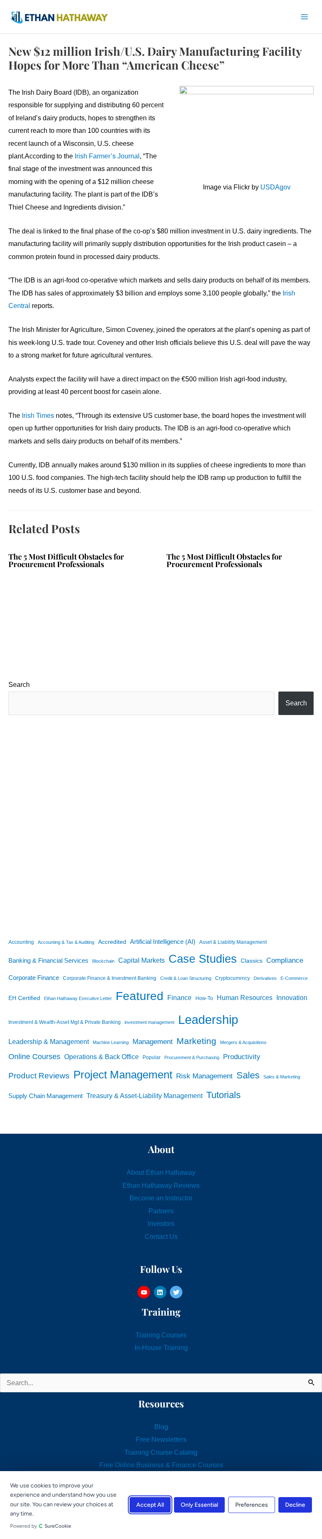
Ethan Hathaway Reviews (161, 1185)
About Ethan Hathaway (161, 1172)
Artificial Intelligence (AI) (162, 941)
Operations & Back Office (101, 1056)
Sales (248, 1075)
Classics (251, 960)
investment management (149, 1022)
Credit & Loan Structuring (185, 978)
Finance (179, 997)
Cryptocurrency (232, 978)
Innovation (291, 997)
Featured (140, 996)
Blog (161, 1426)
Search (19, 684)
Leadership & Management (48, 1041)
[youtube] (145, 1292)
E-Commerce (294, 978)
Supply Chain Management (45, 1096)
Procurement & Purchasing (191, 1057)
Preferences (251, 1505)
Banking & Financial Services (48, 960)
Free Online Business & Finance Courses (161, 1465)
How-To (204, 998)
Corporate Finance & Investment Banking (109, 978)
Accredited (112, 942)
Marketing (196, 1041)
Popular (152, 1057)
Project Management (122, 1074)
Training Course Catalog (161, 1452)
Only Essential (199, 1505)
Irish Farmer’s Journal (107, 156)
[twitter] (177, 1292)
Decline (295, 1505)
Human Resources (245, 997)
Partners (161, 1211)
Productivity (241, 1056)
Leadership (208, 1019)
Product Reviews (39, 1075)
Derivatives (265, 978)
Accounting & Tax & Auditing (66, 942)
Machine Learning (111, 1042)
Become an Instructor (161, 1198)
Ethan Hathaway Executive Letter (78, 998)
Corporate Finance (33, 977)
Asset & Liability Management (233, 942)
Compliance (284, 960)
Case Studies (203, 959)
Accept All (150, 1505)
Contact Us (161, 1236)
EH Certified (24, 998)
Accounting (21, 942)
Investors (161, 1223)
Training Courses (161, 1335)
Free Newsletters (161, 1439)
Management (152, 1042)
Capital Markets (141, 960)
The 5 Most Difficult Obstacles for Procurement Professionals (66, 560)
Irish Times (38, 415)
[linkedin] (161, 1292)
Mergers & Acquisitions (243, 1042)
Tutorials (223, 1095)
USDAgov (275, 187)
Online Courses (34, 1056)
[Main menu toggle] (304, 17)
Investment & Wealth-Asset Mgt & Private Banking (64, 1022)
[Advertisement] (161, 825)
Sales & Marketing (281, 1076)
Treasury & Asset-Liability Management (144, 1095)
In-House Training (161, 1347)
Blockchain (103, 961)
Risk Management (204, 1076)
